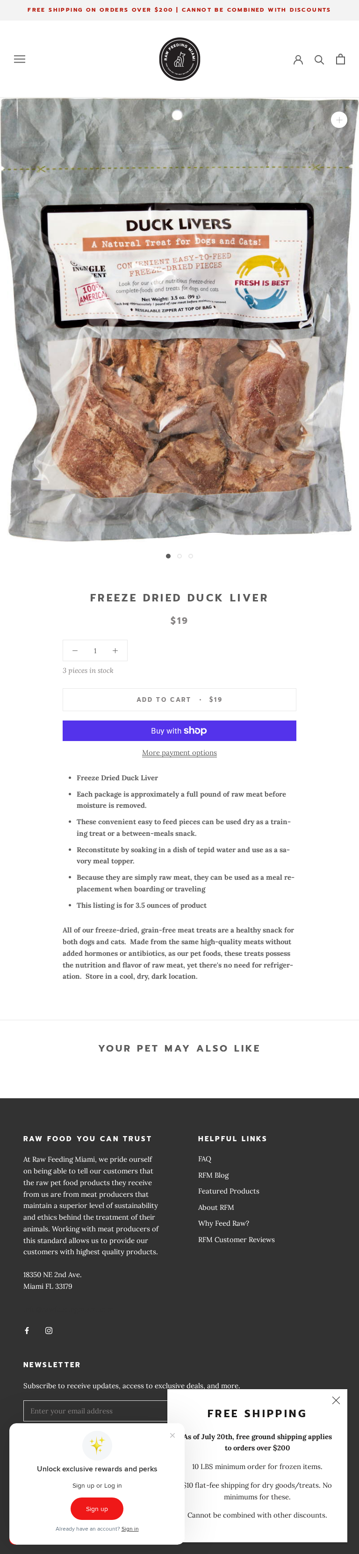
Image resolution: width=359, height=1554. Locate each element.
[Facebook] (26, 1330)
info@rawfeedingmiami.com (68, 1309)
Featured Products (228, 1191)
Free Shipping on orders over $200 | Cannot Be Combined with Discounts (179, 10)
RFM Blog (213, 1175)
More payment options (179, 752)
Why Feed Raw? (223, 1223)
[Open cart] (340, 59)
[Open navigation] (19, 59)
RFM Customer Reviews (236, 1239)
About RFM (216, 1207)
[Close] (336, 1400)
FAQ (204, 1158)
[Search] (319, 59)
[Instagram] (48, 1330)
